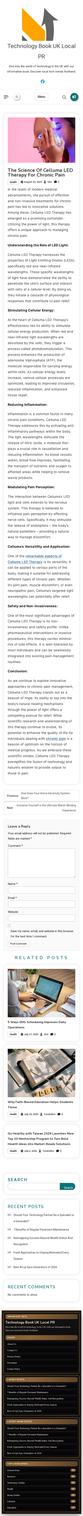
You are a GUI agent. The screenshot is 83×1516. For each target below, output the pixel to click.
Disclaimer (12, 1362)
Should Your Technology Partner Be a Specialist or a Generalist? (44, 1218)
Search (18, 1179)
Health (13, 182)
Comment (15, 846)
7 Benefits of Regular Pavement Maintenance (41, 1229)
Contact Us (12, 1350)
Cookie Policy (13, 1368)
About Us (11, 1343)
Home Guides (13, 1495)
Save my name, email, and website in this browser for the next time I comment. (42, 933)
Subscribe (74, 97)
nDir (49, 181)
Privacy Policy (13, 1356)
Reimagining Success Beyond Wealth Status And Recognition (43, 1241)
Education (11, 1507)
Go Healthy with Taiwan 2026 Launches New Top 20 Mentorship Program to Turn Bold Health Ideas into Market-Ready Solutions (41, 1138)
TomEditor (50, 1114)
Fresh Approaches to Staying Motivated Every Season (41, 1255)
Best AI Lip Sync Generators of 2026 (35, 1267)
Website (13, 912)
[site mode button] (17, 97)
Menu (41, 97)
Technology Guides (16, 1482)
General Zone (13, 1470)
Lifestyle (11, 1501)
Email (12, 898)
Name (13, 884)
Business (11, 1476)
